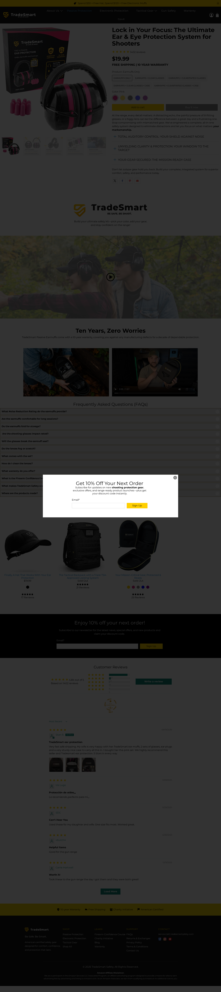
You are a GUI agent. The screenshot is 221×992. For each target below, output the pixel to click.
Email (76, 499)
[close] (175, 477)
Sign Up (137, 505)
